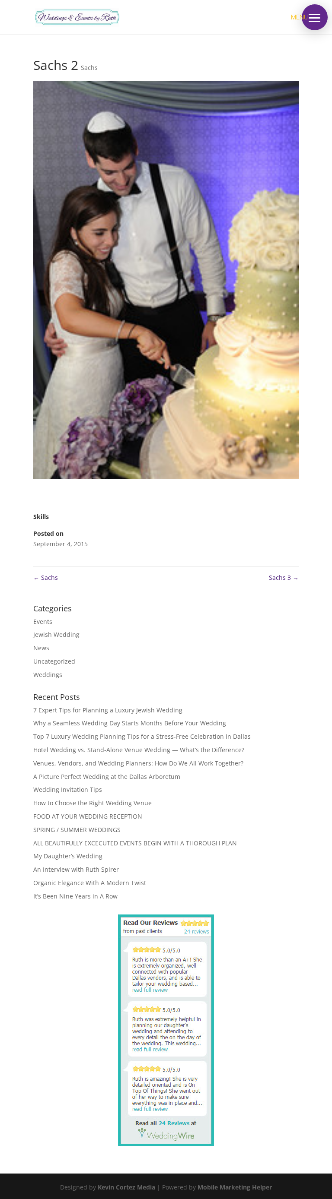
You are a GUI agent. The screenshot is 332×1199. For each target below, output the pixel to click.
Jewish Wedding (56, 634)
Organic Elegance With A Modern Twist (89, 883)
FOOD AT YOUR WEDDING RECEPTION (87, 816)
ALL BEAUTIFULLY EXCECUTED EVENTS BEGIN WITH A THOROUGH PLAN (135, 843)
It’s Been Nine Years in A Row (75, 896)
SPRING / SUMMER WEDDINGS (77, 830)
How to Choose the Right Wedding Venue (92, 803)
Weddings (47, 675)
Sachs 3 (284, 577)
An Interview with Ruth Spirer (76, 869)
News (41, 648)
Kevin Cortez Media (126, 1187)
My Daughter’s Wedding (67, 856)
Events (42, 621)
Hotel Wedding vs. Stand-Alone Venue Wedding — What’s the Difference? (138, 750)
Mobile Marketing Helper (235, 1187)
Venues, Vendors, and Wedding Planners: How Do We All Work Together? (138, 763)
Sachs (89, 67)
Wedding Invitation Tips (67, 789)
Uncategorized (54, 661)
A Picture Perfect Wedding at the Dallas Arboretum (106, 776)
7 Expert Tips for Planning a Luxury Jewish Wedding (107, 710)
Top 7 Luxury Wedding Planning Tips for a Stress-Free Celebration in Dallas (142, 736)
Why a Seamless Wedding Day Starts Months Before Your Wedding (129, 723)
